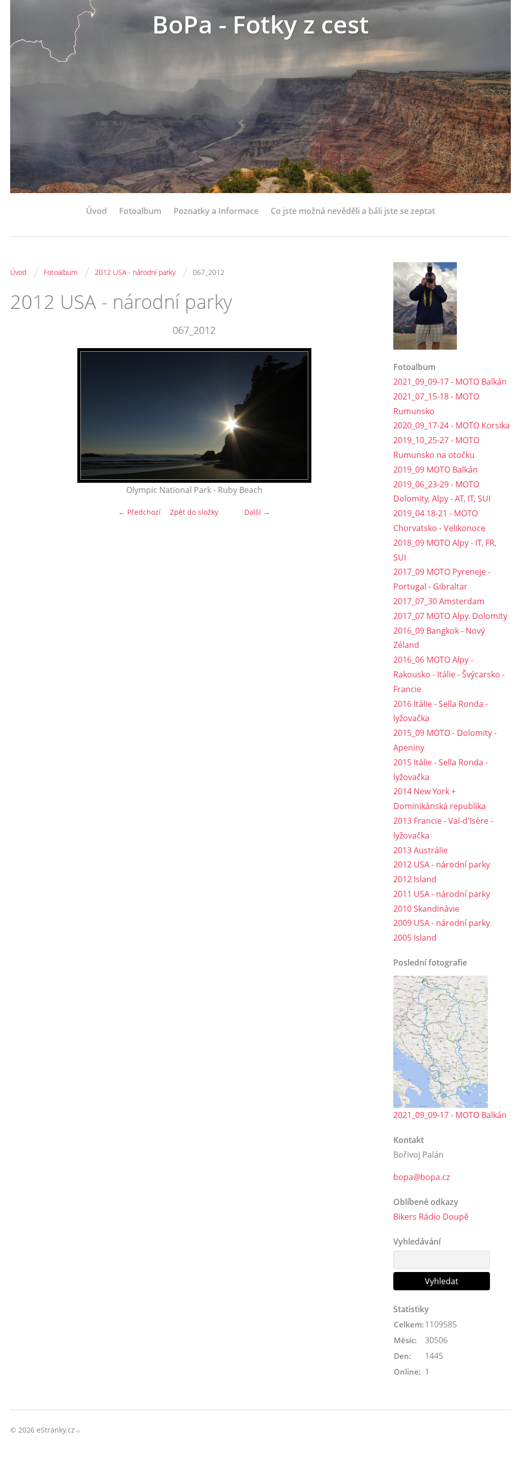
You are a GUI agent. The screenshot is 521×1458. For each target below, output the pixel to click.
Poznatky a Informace (215, 210)
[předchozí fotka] (26, 415)
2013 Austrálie (420, 850)
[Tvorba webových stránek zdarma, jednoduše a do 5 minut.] (78, 1431)
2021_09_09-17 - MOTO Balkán (450, 381)
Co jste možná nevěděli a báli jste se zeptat (353, 210)
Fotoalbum (140, 210)
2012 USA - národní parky (135, 272)
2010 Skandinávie (426, 908)
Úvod (96, 210)
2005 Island (415, 937)
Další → (257, 512)
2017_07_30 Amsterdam (438, 601)
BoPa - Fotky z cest (260, 24)
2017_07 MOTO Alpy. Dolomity (450, 616)
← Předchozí (139, 512)
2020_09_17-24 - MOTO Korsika (451, 425)
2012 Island (415, 879)
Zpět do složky (194, 512)
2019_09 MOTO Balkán (435, 469)
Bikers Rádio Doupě (431, 1216)
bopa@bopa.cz (421, 1177)
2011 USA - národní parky (441, 893)
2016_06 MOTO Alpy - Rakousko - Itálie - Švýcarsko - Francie (449, 674)
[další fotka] (361, 415)
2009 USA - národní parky (441, 922)
